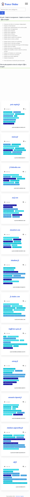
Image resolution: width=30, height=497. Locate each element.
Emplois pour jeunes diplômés (11, 56)
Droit (16, 116)
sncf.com (15, 197)
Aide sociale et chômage (9, 123)
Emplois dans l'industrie (9, 30)
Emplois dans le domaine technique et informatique (16, 45)
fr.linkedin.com (15, 167)
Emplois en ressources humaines (12, 54)
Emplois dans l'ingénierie (10, 32)
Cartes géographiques (17, 214)
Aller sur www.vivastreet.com (18, 251)
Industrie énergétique (8, 471)
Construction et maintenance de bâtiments (12, 154)
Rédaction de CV (7, 441)
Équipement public (7, 477)
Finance (22, 340)
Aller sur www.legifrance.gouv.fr (17, 351)
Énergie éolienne (7, 475)
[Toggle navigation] (26, 4)
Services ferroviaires (8, 207)
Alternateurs (23, 475)
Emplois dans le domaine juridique (12, 43)
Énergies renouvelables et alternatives (11, 473)
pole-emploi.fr (15, 104)
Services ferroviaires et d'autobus (10, 209)
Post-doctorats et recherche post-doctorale (14, 60)
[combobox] (12, 9)
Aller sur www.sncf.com (19, 220)
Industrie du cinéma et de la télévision (11, 184)
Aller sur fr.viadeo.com (20, 319)
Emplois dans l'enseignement (11, 29)
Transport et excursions (8, 211)
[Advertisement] (15, 86)
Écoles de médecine (8, 283)
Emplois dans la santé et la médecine (12, 37)
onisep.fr (15, 361)
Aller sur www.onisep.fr (19, 388)
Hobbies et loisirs (7, 408)
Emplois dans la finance (9, 34)
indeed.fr (15, 137)
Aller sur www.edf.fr (20, 486)
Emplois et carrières (8, 112)
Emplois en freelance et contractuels (12, 53)
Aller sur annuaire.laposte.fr (18, 418)
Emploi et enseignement (9, 114)
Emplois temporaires (9, 58)
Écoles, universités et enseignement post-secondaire (14, 273)
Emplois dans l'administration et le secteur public (15, 27)
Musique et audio (21, 178)
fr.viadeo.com (15, 296)
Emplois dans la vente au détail (11, 39)
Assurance (16, 346)
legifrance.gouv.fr (15, 329)
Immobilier (14, 245)
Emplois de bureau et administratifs (12, 48)
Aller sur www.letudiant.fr (19, 287)
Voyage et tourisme (19, 211)
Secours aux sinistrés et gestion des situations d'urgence (15, 479)
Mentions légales (20, 496)
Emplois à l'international (9, 26)
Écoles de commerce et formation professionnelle (14, 277)
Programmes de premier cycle (10, 382)
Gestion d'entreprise (20, 114)
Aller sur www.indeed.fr (19, 157)
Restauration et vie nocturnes (10, 412)
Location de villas (7, 247)
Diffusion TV (6, 180)
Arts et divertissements (16, 176)
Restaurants (15, 406)
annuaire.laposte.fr (15, 397)
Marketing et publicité (17, 152)
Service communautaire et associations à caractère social (15, 344)
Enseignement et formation (9, 121)
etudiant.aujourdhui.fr (15, 428)
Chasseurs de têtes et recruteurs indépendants (15, 24)
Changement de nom (8, 348)
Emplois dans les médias (10, 46)
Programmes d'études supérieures (11, 271)
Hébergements (17, 241)
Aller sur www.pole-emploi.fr (18, 127)
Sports (17, 182)
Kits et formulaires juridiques (9, 119)
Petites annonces (17, 239)
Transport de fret (7, 214)
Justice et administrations (19, 310)
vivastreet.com (15, 230)
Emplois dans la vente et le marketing (13, 41)
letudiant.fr (15, 260)
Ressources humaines (8, 116)
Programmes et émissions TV (9, 178)
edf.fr (15, 462)
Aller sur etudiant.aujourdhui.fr (18, 452)
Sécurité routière (7, 216)
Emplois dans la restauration (10, 35)
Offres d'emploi (17, 112)
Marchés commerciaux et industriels (11, 117)
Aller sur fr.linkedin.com (19, 188)
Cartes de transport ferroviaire (10, 205)
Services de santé (7, 152)
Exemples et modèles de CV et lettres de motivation (14, 439)
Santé (14, 408)
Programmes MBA (7, 279)
